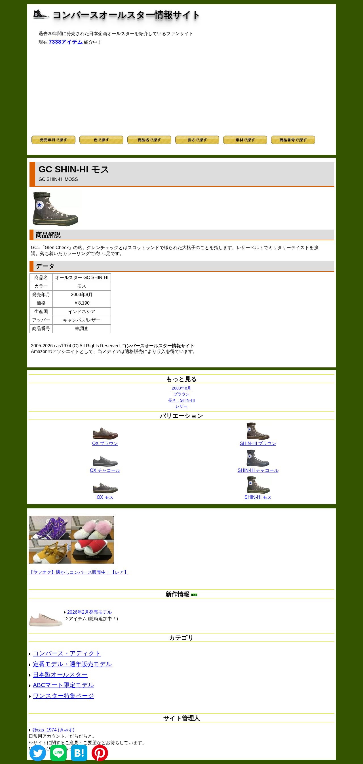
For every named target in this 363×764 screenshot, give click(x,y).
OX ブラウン (105, 443)
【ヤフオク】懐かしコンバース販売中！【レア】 (78, 572)
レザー (181, 406)
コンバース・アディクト (67, 653)
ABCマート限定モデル (63, 685)
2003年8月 (181, 388)
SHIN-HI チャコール (258, 470)
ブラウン (181, 394)
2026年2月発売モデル (89, 612)
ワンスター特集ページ (63, 695)
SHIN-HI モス (258, 497)
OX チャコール (105, 470)
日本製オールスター (60, 674)
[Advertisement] (181, 90)
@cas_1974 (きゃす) (53, 729)
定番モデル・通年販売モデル (72, 664)
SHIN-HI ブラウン (258, 443)
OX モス (105, 497)
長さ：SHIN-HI (181, 400)
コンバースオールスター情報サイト (126, 15)
